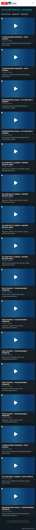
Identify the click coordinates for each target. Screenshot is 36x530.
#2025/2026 (13, 43)
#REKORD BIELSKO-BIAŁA (21, 106)
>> (27, 521)
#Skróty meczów (6, 43)
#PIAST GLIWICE (6, 45)
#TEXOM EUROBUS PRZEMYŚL (24, 43)
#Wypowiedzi (5, 74)
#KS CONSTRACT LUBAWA (8, 108)
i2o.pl (33, 528)
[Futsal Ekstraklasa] (9, 3)
